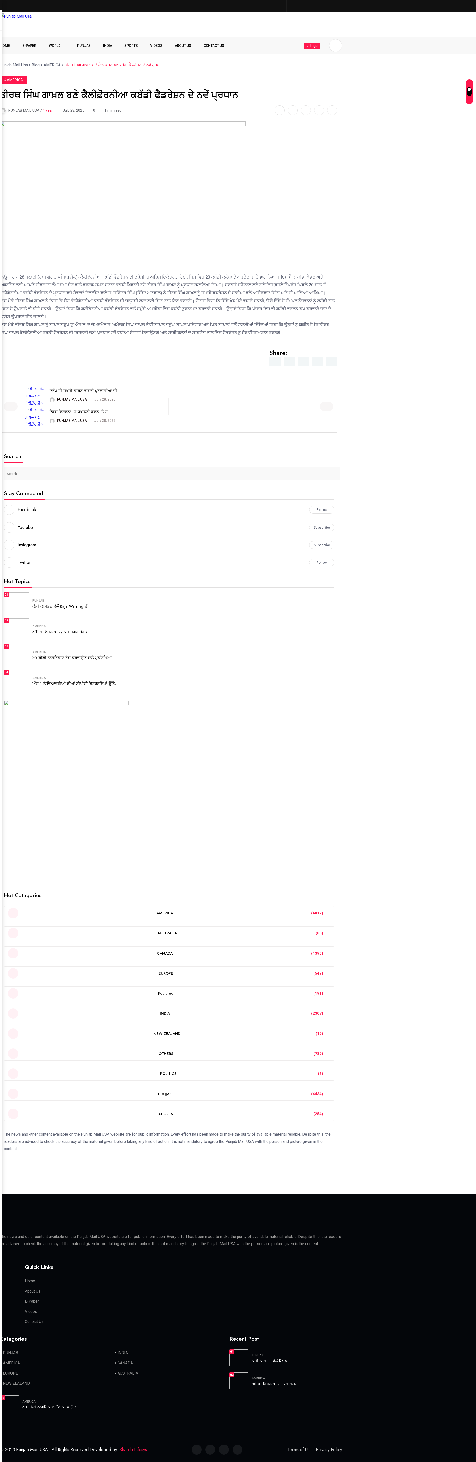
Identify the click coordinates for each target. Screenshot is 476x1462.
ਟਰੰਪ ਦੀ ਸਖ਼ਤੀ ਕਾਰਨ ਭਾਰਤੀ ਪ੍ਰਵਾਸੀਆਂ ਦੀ (83, 391)
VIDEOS (156, 46)
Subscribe (322, 527)
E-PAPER (29, 46)
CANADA (125, 1363)
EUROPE (10, 1373)
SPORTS (131, 46)
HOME (5, 46)
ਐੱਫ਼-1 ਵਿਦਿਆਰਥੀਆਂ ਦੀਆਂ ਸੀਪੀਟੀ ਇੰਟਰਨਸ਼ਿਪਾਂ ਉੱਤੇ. (74, 683)
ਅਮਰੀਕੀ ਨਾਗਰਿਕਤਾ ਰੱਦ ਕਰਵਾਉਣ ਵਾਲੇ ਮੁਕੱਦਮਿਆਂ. (72, 658)
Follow (321, 509)
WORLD (54, 46)
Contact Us (34, 1321)
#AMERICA (13, 80)
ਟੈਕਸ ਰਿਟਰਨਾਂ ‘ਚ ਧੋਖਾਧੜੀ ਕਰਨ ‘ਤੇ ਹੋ (79, 412)
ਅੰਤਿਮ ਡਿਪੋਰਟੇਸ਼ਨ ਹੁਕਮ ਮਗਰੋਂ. (275, 1384)
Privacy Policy (329, 1449)
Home (30, 1281)
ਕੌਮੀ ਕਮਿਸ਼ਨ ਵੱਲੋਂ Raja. (270, 1361)
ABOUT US (183, 46)
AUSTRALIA (128, 1373)
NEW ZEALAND (16, 1383)
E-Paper (32, 1301)
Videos (31, 1311)
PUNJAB (84, 46)
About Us (33, 1291)
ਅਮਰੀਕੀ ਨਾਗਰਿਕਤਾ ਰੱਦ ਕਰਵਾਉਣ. (49, 1407)
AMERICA (39, 626)
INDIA (107, 46)
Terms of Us (298, 1449)
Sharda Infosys (133, 1449)
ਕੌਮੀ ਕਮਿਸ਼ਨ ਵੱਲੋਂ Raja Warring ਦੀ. (60, 606)
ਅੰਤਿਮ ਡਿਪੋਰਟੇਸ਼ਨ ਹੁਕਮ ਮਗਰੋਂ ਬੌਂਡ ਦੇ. (60, 632)
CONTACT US (214, 46)
